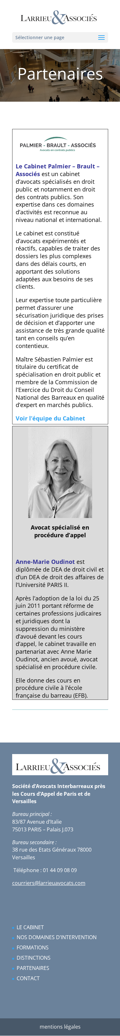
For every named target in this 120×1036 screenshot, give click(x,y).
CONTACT (28, 978)
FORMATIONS (33, 947)
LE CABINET (30, 927)
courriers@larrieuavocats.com (48, 883)
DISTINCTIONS (34, 957)
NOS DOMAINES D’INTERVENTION (57, 937)
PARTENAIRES (33, 968)
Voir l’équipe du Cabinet (50, 418)
